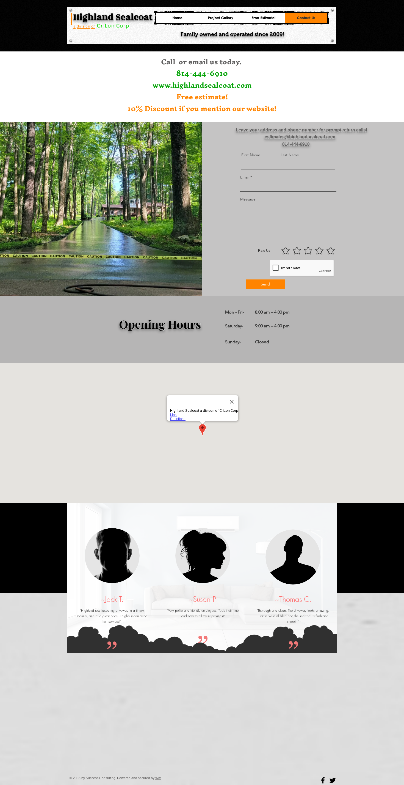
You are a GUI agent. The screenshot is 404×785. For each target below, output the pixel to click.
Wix (158, 778)
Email (244, 177)
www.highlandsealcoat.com (202, 85)
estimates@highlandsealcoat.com (300, 137)
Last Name (290, 155)
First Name (250, 155)
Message (248, 199)
